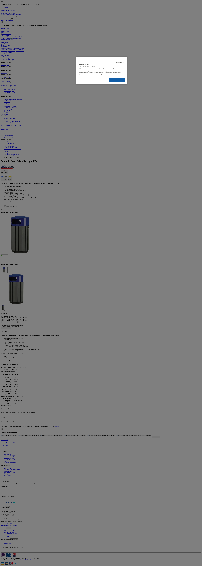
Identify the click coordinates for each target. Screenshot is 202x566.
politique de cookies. (84, 75)
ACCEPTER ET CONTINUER (117, 80)
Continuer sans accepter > (121, 62)
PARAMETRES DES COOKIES (86, 80)
